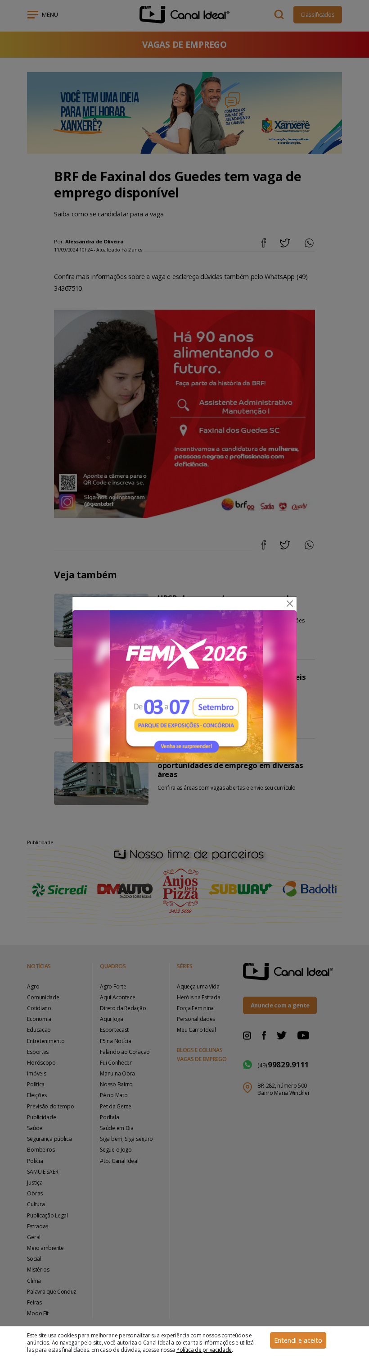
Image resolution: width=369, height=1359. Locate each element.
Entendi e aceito (298, 1340)
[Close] (290, 604)
